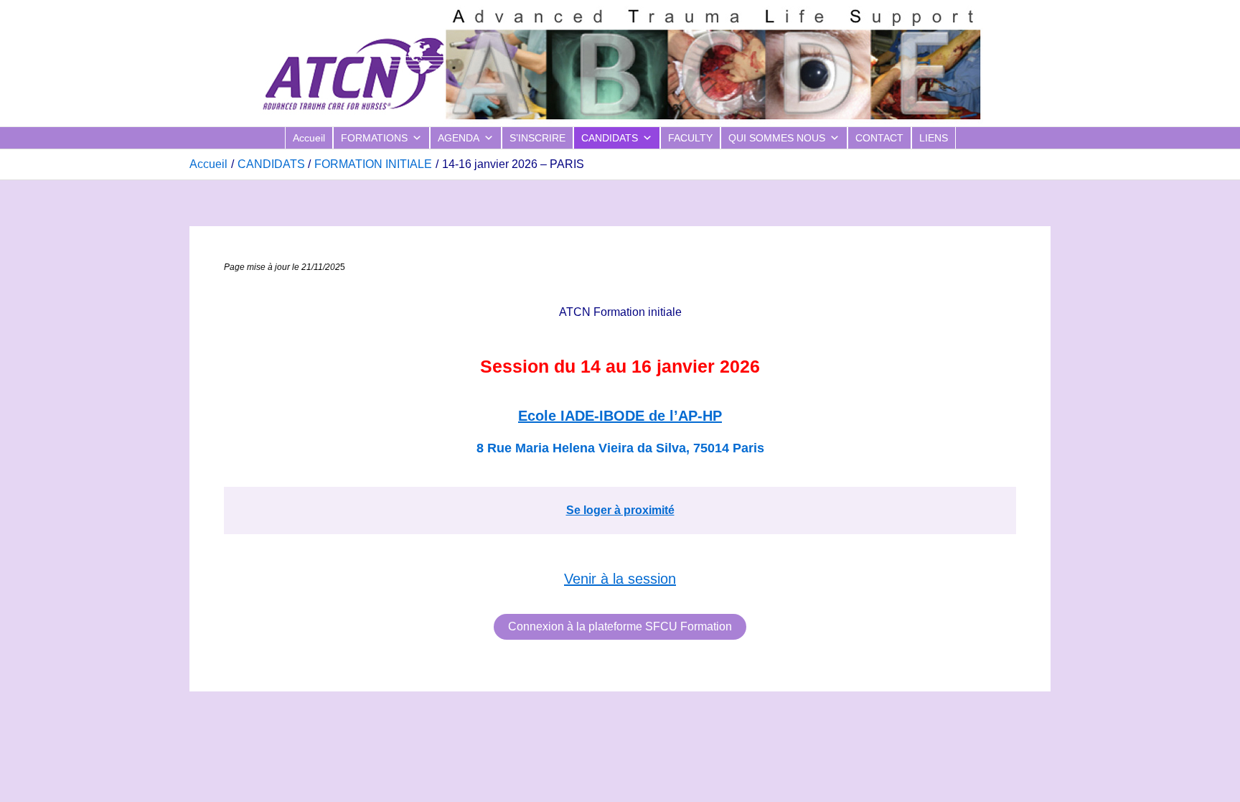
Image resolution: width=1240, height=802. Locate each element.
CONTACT (879, 138)
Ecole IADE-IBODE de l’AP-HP (620, 416)
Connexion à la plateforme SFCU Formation (620, 626)
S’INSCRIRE (537, 138)
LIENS (933, 138)
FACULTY (690, 138)
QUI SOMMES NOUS (776, 138)
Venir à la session (620, 579)
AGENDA (458, 138)
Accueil (309, 138)
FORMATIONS (374, 138)
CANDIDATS (609, 138)
